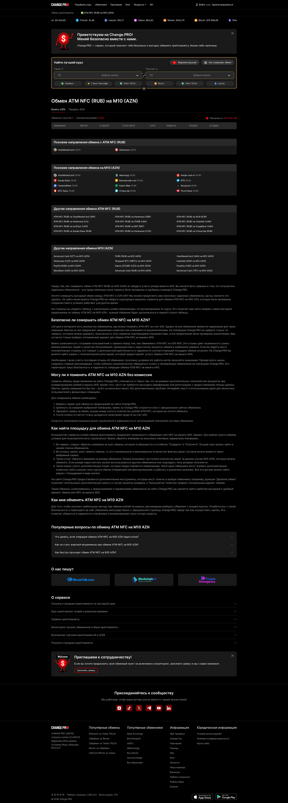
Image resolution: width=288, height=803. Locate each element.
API (151, 4)
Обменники (101, 4)
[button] (140, 4)
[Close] (232, 33)
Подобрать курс (83, 4)
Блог (128, 4)
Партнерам (116, 4)
